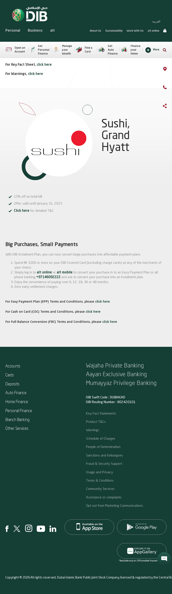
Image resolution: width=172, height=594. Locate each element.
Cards (9, 374)
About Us (95, 31)
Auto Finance (15, 392)
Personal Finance (18, 410)
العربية (156, 21)
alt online (153, 31)
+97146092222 (48, 277)
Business (35, 31)
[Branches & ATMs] (169, 70)
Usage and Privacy (99, 472)
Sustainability (114, 31)
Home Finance (16, 401)
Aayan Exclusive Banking (116, 374)
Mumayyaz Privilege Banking (121, 382)
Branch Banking (17, 419)
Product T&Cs (96, 421)
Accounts (12, 365)
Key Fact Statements (101, 413)
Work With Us (135, 31)
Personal (12, 31)
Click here (21, 211)
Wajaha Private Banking (115, 365)
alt (52, 31)
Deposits (12, 383)
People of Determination (103, 447)
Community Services (100, 489)
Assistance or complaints (104, 497)
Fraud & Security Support (104, 463)
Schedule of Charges (100, 438)
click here (44, 65)
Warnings (92, 430)
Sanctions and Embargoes (104, 455)
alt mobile (65, 272)
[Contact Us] (169, 88)
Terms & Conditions (100, 480)
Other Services (16, 428)
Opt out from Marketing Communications (114, 505)
